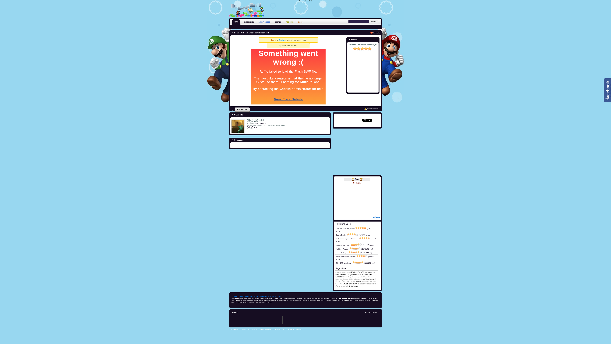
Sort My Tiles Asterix (366, 279)
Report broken (372, 108)
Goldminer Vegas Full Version (347, 239)
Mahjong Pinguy (342, 249)
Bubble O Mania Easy (351, 279)
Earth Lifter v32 (357, 272)
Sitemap (299, 329)
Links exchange (265, 329)
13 (374, 277)
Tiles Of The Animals (343, 263)
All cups (376, 217)
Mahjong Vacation (342, 245)
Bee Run (358, 281)
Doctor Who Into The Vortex (368, 281)
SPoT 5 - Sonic (351, 286)
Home (236, 33)
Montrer (368, 312)
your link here (292, 46)
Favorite (376, 33)
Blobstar (338, 272)
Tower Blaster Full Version (345, 257)
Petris (358, 274)
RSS (290, 329)
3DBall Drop (346, 277)
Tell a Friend (252, 127)
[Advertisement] (324, 9)
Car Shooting (351, 283)
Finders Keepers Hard (358, 277)
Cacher (374, 312)
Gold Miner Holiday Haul (345, 228)
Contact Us (279, 329)
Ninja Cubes (346, 272)
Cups (357, 179)
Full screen (242, 109)
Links (253, 329)
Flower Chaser (368, 277)
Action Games (247, 33)
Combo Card (338, 279)
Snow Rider (339, 284)
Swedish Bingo (341, 253)
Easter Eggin (341, 235)
